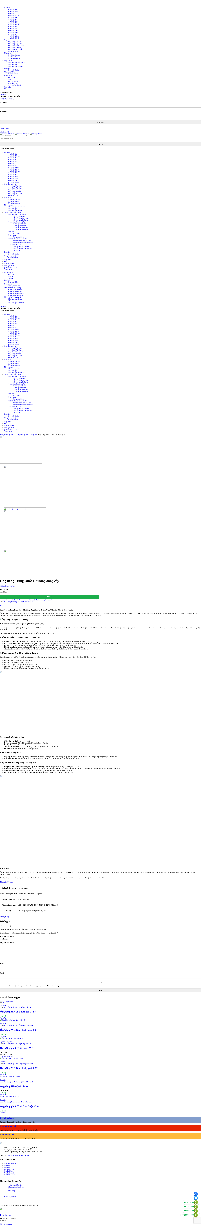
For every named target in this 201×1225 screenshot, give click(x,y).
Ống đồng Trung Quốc (16, 45)
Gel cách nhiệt (13, 83)
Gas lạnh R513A (14, 36)
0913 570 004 (24, 1155)
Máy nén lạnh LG (14, 64)
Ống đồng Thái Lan (15, 42)
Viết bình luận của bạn (7, 586)
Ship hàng (11, 1191)
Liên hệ (6, 89)
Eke (9, 79)
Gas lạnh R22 (12, 10)
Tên (2, 963)
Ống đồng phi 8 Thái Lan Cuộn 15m (19, 1106)
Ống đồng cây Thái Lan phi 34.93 (18, 1011)
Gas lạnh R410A (14, 11)
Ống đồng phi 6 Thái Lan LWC (16, 1048)
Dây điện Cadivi (13, 70)
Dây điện (7, 68)
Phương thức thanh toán (16, 1187)
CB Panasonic (13, 74)
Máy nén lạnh (8, 60)
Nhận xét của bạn (7, 942)
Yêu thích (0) (4, 132)
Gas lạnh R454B (13, 38)
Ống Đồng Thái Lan (10, 1007)
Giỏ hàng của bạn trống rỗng (10, 96)
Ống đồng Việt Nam (15, 44)
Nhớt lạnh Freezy (14, 55)
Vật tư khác (8, 76)
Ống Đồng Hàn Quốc (10, 1082)
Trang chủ (3, 434)
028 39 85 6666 (13, 1155)
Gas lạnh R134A (14, 13)
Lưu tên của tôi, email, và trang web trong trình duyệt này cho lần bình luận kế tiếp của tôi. (32, 986)
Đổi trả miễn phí (7, 1118)
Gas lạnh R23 (12, 19)
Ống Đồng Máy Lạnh (14, 434)
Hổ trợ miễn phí (7, 1134)
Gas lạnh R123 (13, 21)
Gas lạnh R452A (14, 28)
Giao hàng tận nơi (8, 1126)
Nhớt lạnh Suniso (14, 57)
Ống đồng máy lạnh (10, 40)
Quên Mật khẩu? (5, 128)
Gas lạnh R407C (13, 25)
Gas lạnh (7, 8)
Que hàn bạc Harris (14, 85)
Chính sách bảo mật (14, 1185)
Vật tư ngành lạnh (10, 1197)
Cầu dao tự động (9, 72)
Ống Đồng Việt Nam (26, 1025)
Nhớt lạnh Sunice (14, 59)
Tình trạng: (4, 589)
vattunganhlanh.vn (19, 1205)
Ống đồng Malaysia (14, 47)
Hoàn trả (11, 1189)
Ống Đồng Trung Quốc (30, 434)
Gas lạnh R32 (12, 17)
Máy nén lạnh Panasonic (16, 62)
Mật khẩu (3, 112)
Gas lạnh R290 (13, 34)
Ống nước (11, 77)
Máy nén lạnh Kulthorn (16, 66)
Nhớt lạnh (7, 53)
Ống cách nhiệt (13, 81)
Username (3, 102)
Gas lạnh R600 (13, 32)
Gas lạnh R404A (14, 23)
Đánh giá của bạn (7, 936)
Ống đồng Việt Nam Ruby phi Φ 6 (18, 1030)
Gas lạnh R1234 (13, 15)
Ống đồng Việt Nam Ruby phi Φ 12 (19, 1068)
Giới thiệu (7, 87)
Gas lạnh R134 (9, 1171)
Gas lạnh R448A (14, 27)
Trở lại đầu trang (5, 1215)
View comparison (6, 1224)
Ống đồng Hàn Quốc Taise (14, 1086)
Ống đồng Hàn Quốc (15, 49)
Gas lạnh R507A (14, 30)
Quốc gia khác (13, 51)
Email (2, 973)
